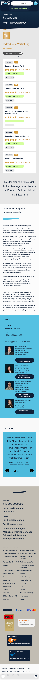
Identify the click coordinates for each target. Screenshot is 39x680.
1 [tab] (15, 471)
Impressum (12, 668)
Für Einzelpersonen (13, 520)
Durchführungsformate (11, 570)
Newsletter (7, 586)
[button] (22, 3)
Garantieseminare (26, 570)
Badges (5, 565)
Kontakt (22, 599)
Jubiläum (6, 593)
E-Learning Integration (11, 553)
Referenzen (24, 596)
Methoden (6, 580)
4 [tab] (23, 471)
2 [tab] (17, 471)
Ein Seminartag (25, 577)
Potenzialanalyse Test (11, 562)
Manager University (13, 538)
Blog (21, 586)
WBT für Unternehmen (27, 550)
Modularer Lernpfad (27, 562)
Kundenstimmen (25, 580)
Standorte (6, 577)
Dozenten (23, 574)
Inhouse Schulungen (14, 528)
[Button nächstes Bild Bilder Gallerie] (32, 470)
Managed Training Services (17, 532)
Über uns (6, 599)
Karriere (22, 590)
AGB (28, 668)
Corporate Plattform (10, 556)
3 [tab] (20, 471)
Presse (5, 590)
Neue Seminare (8, 574)
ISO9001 (23, 583)
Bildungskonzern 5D (10, 596)
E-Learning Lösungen (14, 535)
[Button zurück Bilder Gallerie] (7, 470)
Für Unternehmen (12, 524)
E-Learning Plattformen (28, 553)
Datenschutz (22, 668)
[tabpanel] (19, 451)
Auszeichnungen (9, 583)
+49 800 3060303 (13, 504)
